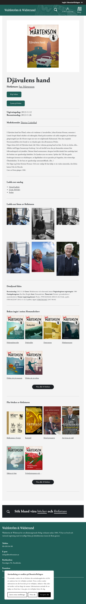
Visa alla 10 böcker (43, 482)
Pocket (11, 192)
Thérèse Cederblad (29, 122)
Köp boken (14, 94)
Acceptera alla (44, 595)
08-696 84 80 (7, 546)
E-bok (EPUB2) (14, 190)
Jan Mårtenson (26, 86)
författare (60, 511)
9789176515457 (42, 300)
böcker (42, 511)
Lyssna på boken (15, 103)
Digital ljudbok (14, 187)
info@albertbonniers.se (10, 554)
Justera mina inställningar (17, 595)
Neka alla (32, 595)
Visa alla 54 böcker (43, 387)
